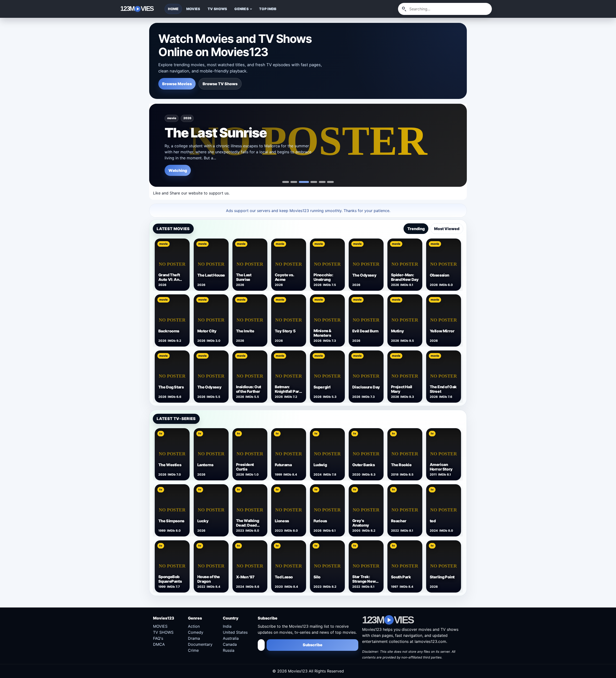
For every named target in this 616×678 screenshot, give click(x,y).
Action (194, 626)
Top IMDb (267, 9)
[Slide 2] (304, 182)
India (227, 626)
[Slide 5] (330, 182)
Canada (230, 644)
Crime (193, 650)
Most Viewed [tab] (446, 228)
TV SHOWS (217, 9)
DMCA (159, 644)
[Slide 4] (322, 182)
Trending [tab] (416, 228)
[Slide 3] (313, 182)
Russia (228, 650)
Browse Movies (177, 83)
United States (235, 632)
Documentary (200, 644)
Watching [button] (177, 170)
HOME (173, 9)
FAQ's (158, 638)
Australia (231, 638)
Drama (194, 638)
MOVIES (193, 9)
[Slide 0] (285, 182)
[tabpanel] (308, 320)
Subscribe (312, 644)
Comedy (195, 632)
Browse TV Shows (220, 83)
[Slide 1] (293, 182)
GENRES (241, 9)
